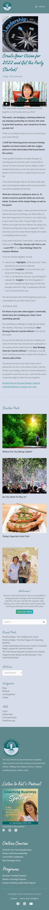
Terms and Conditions (29, 898)
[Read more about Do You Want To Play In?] (24, 476)
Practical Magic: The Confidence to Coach (20, 637)
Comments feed (9, 717)
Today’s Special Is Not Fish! (15, 536)
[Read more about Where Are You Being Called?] (24, 431)
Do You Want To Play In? (14, 497)
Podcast (6, 691)
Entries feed (7, 714)
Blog (6, 76)
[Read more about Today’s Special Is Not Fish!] (24, 518)
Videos (5, 697)
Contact (13, 898)
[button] (24, 612)
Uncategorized (8, 694)
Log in (5, 711)
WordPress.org (8, 720)
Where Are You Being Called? (17, 451)
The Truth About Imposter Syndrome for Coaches (23, 652)
